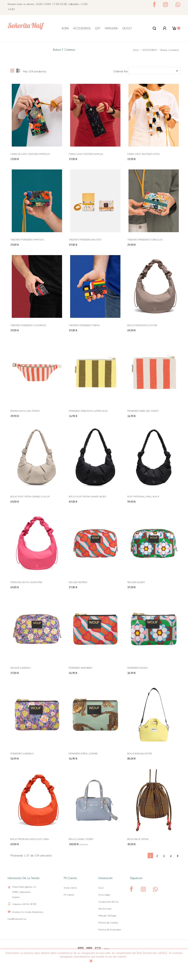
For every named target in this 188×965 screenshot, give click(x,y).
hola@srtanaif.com (17, 919)
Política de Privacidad (109, 930)
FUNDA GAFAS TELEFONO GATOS (143, 154)
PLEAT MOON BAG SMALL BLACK (143, 497)
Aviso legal (104, 895)
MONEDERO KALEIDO (137, 668)
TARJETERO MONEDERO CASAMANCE (28, 325)
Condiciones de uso (108, 902)
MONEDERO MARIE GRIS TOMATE (143, 411)
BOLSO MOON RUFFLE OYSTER (142, 325)
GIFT (97, 28)
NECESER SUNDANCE (20, 668)
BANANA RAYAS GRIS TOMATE (25, 411)
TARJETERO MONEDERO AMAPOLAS (27, 240)
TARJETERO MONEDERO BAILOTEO (85, 240)
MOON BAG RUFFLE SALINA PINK (26, 582)
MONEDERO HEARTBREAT (81, 668)
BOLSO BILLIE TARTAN (138, 839)
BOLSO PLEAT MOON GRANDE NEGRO (87, 497)
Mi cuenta (69, 895)
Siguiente (177, 856)
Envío (101, 888)
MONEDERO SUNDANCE (22, 753)
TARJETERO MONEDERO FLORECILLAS (145, 240)
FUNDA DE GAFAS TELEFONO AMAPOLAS (30, 154)
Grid (12, 71)
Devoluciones (105, 909)
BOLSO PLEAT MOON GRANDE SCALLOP (30, 497)
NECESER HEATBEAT (78, 582)
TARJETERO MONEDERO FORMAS (84, 325)
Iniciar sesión (70, 888)
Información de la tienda (23, 878)
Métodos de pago (107, 916)
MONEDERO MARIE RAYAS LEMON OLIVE (88, 411)
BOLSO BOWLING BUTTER (139, 753)
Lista (18, 71)
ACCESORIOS (82, 28)
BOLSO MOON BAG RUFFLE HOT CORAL (29, 839)
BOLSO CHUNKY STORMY (81, 839)
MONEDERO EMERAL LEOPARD (83, 753)
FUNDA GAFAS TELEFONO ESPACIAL (86, 154)
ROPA (65, 28)
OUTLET (127, 28)
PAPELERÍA (111, 28)
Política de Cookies (108, 923)
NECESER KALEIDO (136, 582)
